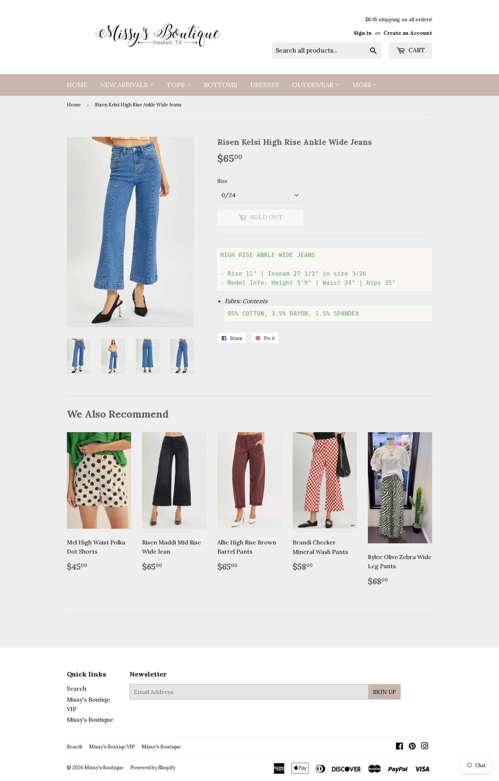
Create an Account (408, 33)
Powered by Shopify (152, 768)
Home (77, 84)
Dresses (264, 84)
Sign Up (384, 691)
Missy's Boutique (90, 719)
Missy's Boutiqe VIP (112, 747)
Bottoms (220, 84)
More (362, 84)
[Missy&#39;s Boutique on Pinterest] (412, 746)
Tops (177, 84)
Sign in (363, 33)
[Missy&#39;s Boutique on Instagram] (424, 746)
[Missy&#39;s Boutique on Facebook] (399, 746)
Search (76, 688)
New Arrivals (125, 84)
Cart (416, 50)
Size (222, 181)
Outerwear (313, 84)
